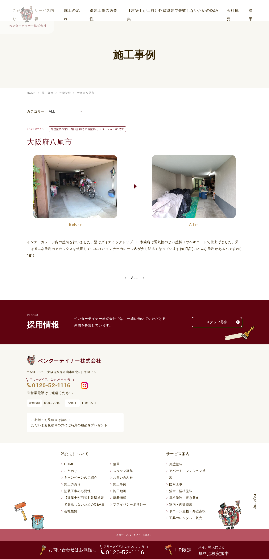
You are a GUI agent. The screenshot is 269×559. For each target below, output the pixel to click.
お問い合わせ (123, 477)
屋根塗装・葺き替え (184, 497)
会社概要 (233, 11)
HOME (69, 464)
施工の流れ (72, 11)
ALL (134, 278)
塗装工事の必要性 (103, 11)
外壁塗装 (175, 464)
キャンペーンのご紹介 (80, 477)
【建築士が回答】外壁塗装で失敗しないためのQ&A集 (172, 11)
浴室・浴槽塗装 (181, 491)
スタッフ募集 (217, 322)
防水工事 (175, 484)
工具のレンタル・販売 (185, 518)
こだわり (70, 471)
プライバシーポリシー (129, 504)
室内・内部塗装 (181, 504)
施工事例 (119, 484)
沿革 (251, 11)
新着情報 (119, 497)
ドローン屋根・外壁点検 (187, 511)
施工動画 (119, 491)
